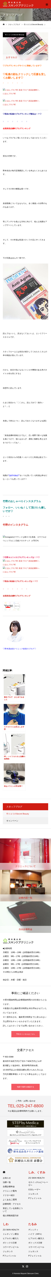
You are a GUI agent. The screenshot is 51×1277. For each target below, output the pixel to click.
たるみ (32, 1224)
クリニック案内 (10, 1191)
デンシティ (33, 1230)
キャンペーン (12, 821)
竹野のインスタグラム (15, 524)
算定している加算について (13, 1209)
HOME (4, 1172)
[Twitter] (23, 1266)
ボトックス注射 (10, 1243)
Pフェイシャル (35, 1198)
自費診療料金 (9, 1186)
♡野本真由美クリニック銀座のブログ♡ (19, 649)
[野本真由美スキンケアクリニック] (18, 4)
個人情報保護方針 (11, 1215)
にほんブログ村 (9, 94)
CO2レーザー (34, 1189)
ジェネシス (33, 1194)
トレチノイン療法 (11, 1234)
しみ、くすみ (36, 1172)
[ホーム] (4, 24)
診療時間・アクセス (12, 1204)
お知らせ (7, 1178)
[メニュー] (47, 4)
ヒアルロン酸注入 (11, 1238)
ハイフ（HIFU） (35, 1234)
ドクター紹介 (9, 1195)
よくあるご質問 (10, 1199)
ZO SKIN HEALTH (36, 1178)
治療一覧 (7, 1182)
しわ (5, 1224)
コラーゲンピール (11, 1247)
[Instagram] (27, 1266)
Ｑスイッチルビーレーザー (38, 1183)
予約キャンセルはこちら (25, 1034)
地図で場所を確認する (25, 1087)
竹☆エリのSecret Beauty (14, 35)
